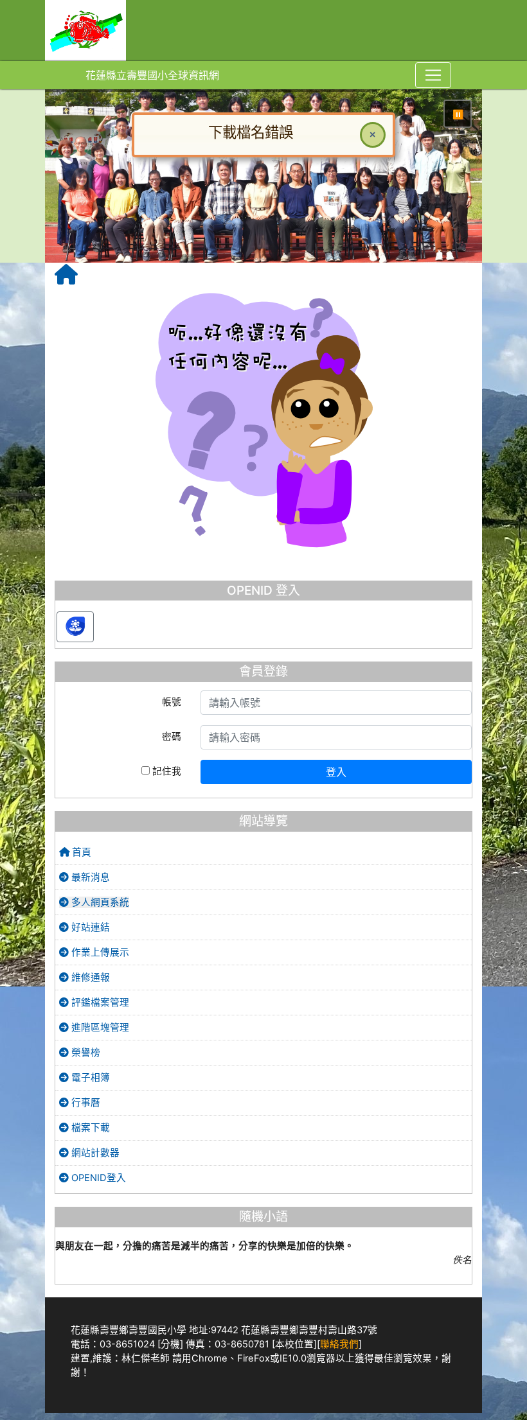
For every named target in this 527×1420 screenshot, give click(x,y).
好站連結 (89, 1000)
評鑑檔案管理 (99, 1075)
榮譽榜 (84, 1125)
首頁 (80, 925)
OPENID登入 (97, 1250)
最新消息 (89, 950)
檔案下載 (89, 1200)
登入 (336, 844)
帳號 (171, 774)
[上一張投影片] (76, 214)
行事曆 (84, 1175)
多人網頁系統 (99, 975)
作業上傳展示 (99, 1025)
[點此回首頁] (264, 212)
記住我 (165, 844)
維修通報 (89, 1050)
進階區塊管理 (99, 1100)
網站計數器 (94, 1225)
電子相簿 (89, 1150)
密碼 (171, 809)
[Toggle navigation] (433, 75)
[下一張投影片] (451, 214)
